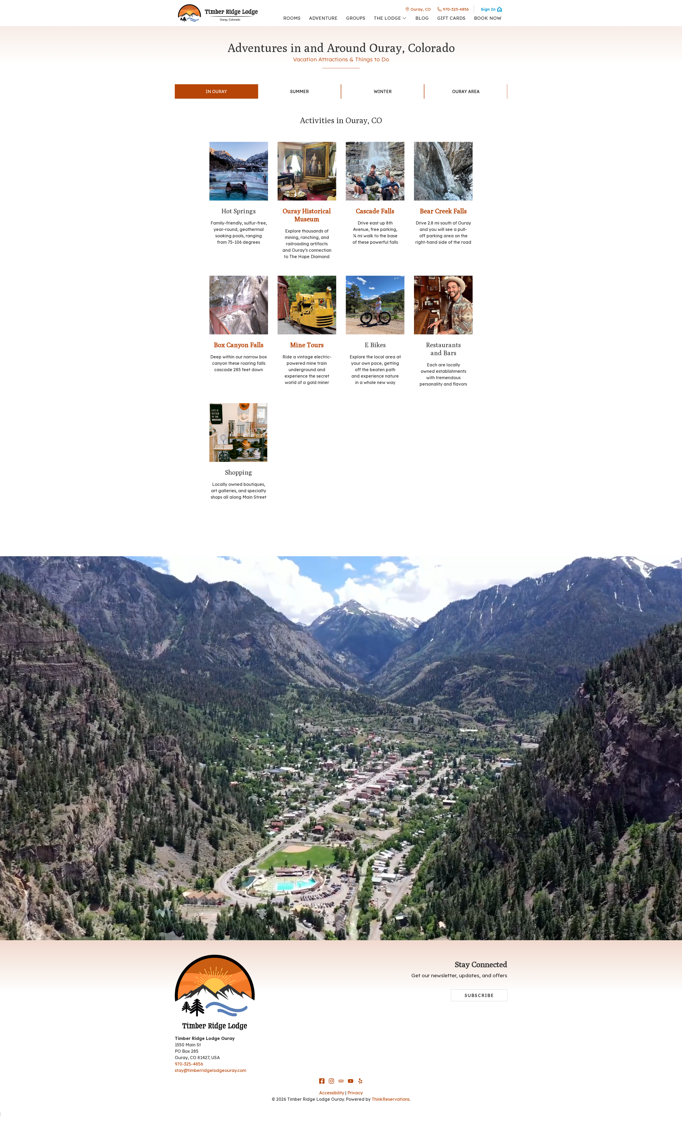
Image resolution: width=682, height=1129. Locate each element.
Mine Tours (307, 345)
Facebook (321, 1081)
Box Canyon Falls (238, 345)
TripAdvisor (341, 1081)
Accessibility (331, 1092)
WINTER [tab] (383, 91)
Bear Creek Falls (443, 211)
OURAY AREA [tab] (466, 91)
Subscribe (479, 995)
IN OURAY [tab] (216, 91)
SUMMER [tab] (299, 91)
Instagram (331, 1081)
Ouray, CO (421, 9)
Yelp (360, 1081)
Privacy (355, 1092)
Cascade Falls (375, 211)
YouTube (350, 1081)
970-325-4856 (456, 9)
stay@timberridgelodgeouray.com (210, 1070)
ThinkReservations (390, 1099)
